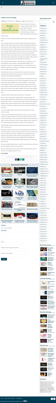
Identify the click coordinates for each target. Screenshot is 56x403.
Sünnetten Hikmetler (45, 208)
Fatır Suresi (43, 80)
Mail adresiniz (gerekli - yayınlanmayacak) (9, 247)
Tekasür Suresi (44, 222)
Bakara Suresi (44, 47)
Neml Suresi (43, 185)
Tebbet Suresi (44, 217)
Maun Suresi (43, 152)
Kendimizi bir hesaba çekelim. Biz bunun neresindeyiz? (19, 222)
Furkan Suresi (44, 87)
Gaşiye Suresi (44, 90)
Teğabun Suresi (44, 219)
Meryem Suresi (44, 157)
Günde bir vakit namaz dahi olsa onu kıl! (51, 316)
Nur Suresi (43, 192)
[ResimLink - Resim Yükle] (25, 401)
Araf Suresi (43, 44)
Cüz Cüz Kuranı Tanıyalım (44, 59)
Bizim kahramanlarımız (7, 209)
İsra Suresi (43, 127)
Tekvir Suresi (43, 224)
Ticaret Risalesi (51, 252)
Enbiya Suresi (44, 71)
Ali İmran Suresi (44, 40)
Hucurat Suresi (44, 108)
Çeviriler (43, 56)
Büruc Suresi (44, 51)
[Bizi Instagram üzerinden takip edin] (54, 399)
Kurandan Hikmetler (45, 141)
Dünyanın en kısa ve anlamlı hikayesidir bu (51, 302)
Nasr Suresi (43, 180)
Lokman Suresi (44, 145)
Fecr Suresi (43, 83)
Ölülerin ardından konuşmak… (50, 326)
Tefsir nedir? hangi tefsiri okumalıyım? (51, 350)
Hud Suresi (43, 111)
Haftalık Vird (51, 368)
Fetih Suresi (43, 85)
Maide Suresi (44, 148)
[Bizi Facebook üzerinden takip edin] (52, 399)
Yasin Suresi (43, 229)
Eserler (42, 76)
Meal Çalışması (44, 155)
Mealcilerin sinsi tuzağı (32, 209)
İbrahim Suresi (44, 115)
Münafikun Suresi (44, 173)
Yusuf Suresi (43, 233)
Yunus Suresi (44, 231)
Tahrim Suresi (44, 215)
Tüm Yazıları (53, 245)
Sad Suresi (43, 199)
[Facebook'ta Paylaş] (16, 159)
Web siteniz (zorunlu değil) (6, 253)
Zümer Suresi (44, 240)
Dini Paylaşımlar (44, 64)
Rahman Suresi (44, 194)
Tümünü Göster (52, 279)
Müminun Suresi (44, 169)
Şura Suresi (43, 210)
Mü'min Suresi (44, 159)
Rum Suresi (43, 196)
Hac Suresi (43, 97)
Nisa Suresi (43, 187)
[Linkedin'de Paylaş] (23, 159)
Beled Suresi (43, 49)
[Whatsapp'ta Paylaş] (21, 159)
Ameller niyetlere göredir (50, 336)
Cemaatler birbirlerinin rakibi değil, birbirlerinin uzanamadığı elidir (32, 222)
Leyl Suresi (43, 143)
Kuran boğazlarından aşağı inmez (51, 321)
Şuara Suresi (43, 206)
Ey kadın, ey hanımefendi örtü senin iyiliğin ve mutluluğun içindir (32, 176)
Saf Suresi (43, 201)
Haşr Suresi (43, 101)
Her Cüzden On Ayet (45, 104)
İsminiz (2, 241)
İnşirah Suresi (44, 124)
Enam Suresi (43, 69)
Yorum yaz (20, 21)
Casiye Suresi (44, 54)
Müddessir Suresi (44, 164)
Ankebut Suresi (44, 42)
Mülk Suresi (43, 166)
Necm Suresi (43, 182)
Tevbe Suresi (44, 226)
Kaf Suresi (43, 129)
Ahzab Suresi (44, 33)
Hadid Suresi (43, 99)
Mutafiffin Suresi (44, 175)
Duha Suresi (43, 67)
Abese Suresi (44, 28)
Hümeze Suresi (44, 113)
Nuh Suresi (43, 189)
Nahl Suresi (43, 178)
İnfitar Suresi (43, 120)
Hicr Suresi (43, 106)
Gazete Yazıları (44, 92)
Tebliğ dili (19, 174)
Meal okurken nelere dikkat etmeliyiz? (51, 355)
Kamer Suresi (44, 131)
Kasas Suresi (43, 134)
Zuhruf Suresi (44, 238)
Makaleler (5, 21)
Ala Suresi (43, 35)
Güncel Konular (44, 94)
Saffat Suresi (43, 203)
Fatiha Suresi (44, 78)
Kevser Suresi (44, 138)
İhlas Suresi (43, 118)
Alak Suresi (43, 37)
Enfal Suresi (43, 73)
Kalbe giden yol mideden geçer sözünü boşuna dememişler (7, 176)
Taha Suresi (43, 213)
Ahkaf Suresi (43, 30)
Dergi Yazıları (44, 62)
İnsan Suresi (43, 122)
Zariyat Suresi (44, 236)
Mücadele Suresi (44, 162)
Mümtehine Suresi (45, 171)
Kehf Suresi (43, 136)
